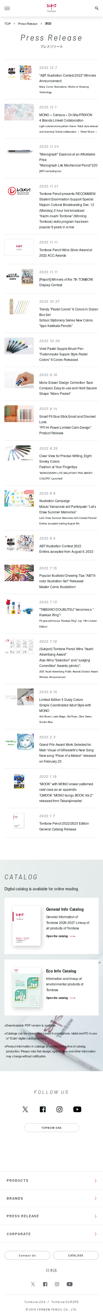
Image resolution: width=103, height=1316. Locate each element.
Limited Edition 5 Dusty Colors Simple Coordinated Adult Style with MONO (65, 710)
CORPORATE (19, 1233)
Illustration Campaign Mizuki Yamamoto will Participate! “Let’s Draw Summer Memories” (68, 511)
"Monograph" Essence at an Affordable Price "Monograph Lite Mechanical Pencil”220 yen (68, 162)
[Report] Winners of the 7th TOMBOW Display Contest (66, 282)
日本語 (51, 1270)
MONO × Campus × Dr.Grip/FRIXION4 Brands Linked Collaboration (68, 122)
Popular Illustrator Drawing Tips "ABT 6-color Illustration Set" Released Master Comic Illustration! (67, 581)
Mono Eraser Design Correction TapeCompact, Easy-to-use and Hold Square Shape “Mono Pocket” (68, 388)
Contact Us (27, 1255)
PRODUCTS (18, 1180)
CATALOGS (75, 1255)
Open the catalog (57, 936)
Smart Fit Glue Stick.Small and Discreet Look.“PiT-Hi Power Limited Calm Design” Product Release (67, 424)
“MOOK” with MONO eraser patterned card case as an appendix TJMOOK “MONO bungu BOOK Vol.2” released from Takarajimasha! (66, 792)
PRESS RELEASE (23, 1215)
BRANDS (15, 1198)
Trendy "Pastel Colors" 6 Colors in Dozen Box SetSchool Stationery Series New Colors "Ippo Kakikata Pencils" (68, 317)
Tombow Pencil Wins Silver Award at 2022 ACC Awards (65, 252)
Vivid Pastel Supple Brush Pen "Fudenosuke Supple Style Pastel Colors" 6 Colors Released (63, 354)
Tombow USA (35, 1302)
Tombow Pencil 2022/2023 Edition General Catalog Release (64, 826)
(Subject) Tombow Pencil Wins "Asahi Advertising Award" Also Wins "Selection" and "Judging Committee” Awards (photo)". (68, 662)
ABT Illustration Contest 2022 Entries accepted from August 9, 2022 (66, 548)
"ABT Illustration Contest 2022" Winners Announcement (67, 83)
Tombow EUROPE (65, 1302)
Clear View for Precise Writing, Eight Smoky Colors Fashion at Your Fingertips (66, 466)
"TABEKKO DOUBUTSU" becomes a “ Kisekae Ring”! (67, 617)
